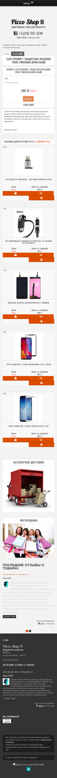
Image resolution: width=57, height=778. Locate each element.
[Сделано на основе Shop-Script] (28, 764)
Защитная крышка (12, 47)
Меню (27, 3)
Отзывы (16, 54)
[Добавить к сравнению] (15, 193)
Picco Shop (27, 22)
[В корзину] (41, 198)
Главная (6, 45)
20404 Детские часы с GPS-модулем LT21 (15, 574)
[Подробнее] (41, 193)
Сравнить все (43, 141)
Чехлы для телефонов (26, 45)
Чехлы (13, 45)
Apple (38, 45)
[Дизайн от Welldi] (28, 768)
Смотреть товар (9, 616)
